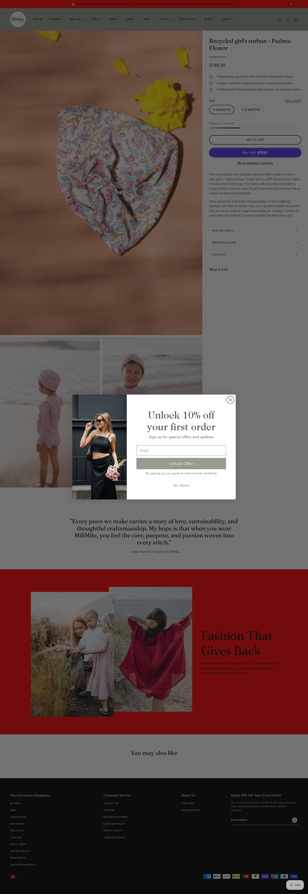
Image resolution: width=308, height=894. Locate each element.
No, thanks (181, 485)
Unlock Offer (181, 463)
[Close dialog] (230, 400)
